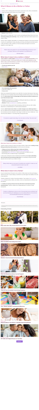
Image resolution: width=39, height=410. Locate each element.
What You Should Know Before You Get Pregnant (12, 274)
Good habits (3, 256)
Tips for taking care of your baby (6, 305)
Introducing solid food (5, 240)
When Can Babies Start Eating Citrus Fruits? (11, 241)
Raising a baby (3, 321)
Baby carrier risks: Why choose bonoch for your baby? (13, 225)
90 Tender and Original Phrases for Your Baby (11, 338)
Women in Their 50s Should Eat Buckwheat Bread (12, 257)
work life (5, 66)
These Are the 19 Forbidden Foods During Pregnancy (13, 290)
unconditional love (13, 102)
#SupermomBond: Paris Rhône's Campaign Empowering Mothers (16, 322)
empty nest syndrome (12, 152)
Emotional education (4, 337)
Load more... (19, 341)
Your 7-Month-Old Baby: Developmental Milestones (13, 306)
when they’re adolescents (23, 150)
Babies (2, 224)
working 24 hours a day (20, 58)
